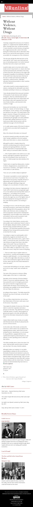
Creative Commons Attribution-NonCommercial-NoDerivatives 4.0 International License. (16, 493)
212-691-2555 (17, 505)
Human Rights (15, 38)
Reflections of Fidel (7, 39)
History (9, 38)
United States (23, 38)
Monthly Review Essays (9, 414)
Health (4, 38)
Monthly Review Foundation (16, 499)
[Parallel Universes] (14, 430)
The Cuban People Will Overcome (10, 396)
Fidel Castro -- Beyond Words (9, 391)
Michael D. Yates (6, 461)
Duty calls (4, 408)
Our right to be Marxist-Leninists (10, 402)
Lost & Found (6, 451)
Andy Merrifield (5, 421)
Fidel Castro (6, 36)
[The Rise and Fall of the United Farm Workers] (13, 471)
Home (4, 16)
